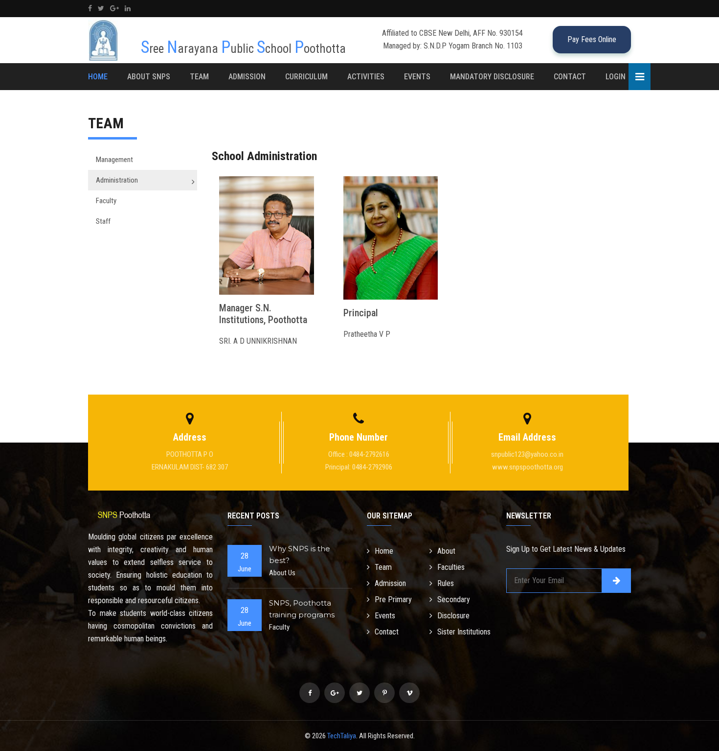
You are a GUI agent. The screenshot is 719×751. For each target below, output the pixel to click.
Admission (247, 76)
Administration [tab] (117, 180)
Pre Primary (393, 599)
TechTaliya (341, 735)
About (446, 551)
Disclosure (453, 615)
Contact (570, 76)
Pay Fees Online (591, 39)
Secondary (453, 599)
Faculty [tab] (106, 200)
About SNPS (148, 76)
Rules (445, 583)
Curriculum (306, 76)
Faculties (451, 567)
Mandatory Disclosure (492, 76)
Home (98, 76)
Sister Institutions (464, 631)
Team (199, 76)
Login (616, 76)
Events (417, 76)
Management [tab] (114, 159)
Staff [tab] (103, 221)
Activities (365, 76)
